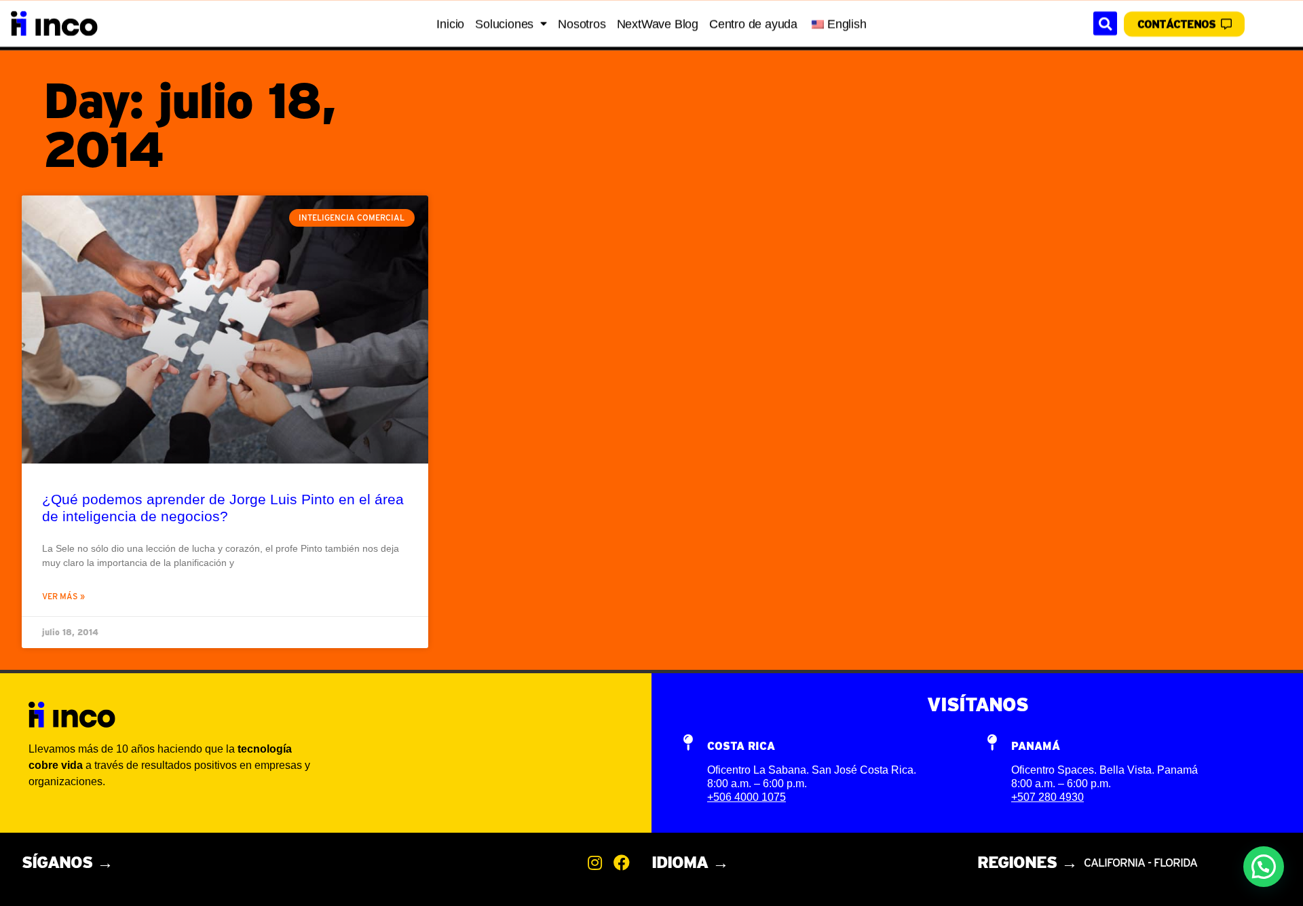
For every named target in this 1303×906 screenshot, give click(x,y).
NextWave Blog (657, 24)
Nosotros (581, 24)
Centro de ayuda (753, 24)
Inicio (450, 24)
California (1116, 862)
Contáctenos (1176, 24)
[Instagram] (594, 862)
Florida (1175, 862)
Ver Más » (63, 596)
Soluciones (504, 24)
